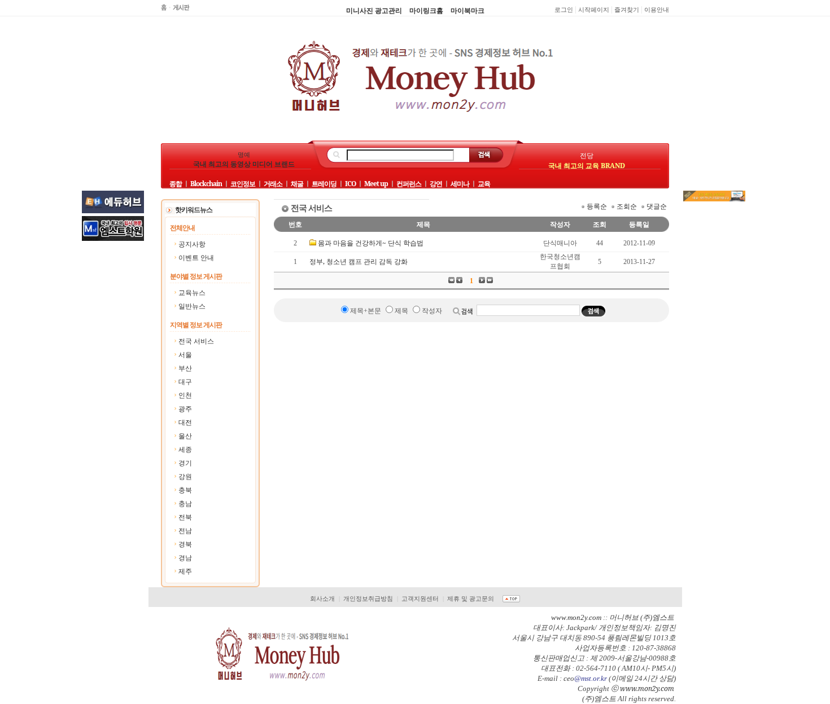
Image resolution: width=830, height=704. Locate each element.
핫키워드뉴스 (193, 209)
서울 (185, 354)
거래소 (273, 183)
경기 (185, 463)
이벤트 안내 (196, 257)
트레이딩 (324, 183)
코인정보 (242, 183)
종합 (175, 183)
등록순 (597, 206)
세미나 (460, 183)
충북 (185, 490)
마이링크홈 (426, 10)
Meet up (376, 183)
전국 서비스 (196, 341)
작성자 (432, 311)
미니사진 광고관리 (374, 10)
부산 (185, 368)
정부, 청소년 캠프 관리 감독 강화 (358, 261)
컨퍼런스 (408, 183)
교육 (484, 183)
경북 (185, 544)
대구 (185, 381)
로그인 (563, 10)
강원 (185, 476)
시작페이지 (593, 10)
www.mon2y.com (647, 688)
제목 (401, 311)
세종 (185, 449)
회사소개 (322, 598)
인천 (185, 395)
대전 (185, 422)
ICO (350, 183)
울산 (185, 436)
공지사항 (192, 244)
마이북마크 (467, 10)
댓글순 (656, 206)
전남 (185, 530)
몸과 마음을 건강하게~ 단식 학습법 (370, 243)
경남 (185, 557)
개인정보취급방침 (368, 598)
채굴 (297, 183)
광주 (185, 408)
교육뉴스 (192, 292)
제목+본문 (365, 311)
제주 (185, 571)
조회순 (627, 206)
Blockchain (206, 183)
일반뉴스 (192, 306)
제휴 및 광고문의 (470, 598)
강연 (436, 183)
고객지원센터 (420, 598)
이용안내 (656, 10)
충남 (185, 503)
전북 (185, 517)
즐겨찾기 (626, 10)
